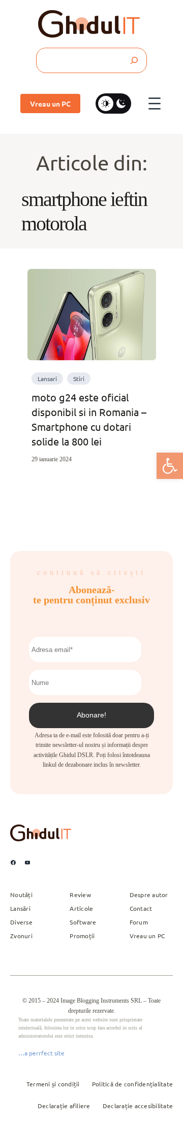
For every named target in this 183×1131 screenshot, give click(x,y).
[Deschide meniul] (154, 103)
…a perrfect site (41, 1053)
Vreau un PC (50, 103)
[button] (170, 466)
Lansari (47, 378)
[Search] (134, 60)
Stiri (78, 378)
